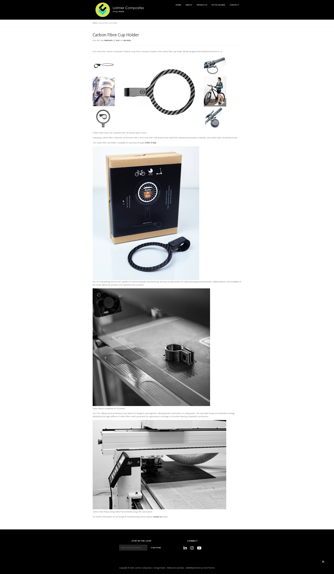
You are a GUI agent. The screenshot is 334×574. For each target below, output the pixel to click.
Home (178, 5)
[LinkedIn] (185, 548)
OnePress (190, 568)
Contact (234, 5)
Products (202, 5)
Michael (127, 40)
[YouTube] (199, 548)
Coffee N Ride (150, 142)
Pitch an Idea (218, 5)
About (189, 5)
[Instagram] (192, 548)
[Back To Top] (323, 561)
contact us (157, 516)
